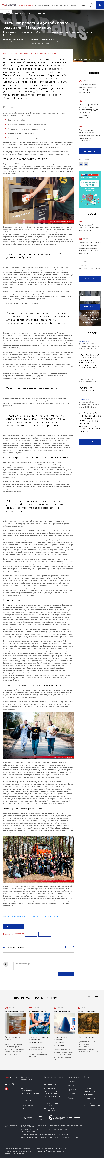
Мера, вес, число (86, 1037)
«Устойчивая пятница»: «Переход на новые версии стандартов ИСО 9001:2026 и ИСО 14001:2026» (90, 248)
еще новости (89, 151)
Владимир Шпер (84, 341)
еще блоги (89, 441)
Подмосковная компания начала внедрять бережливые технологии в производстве (89, 135)
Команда (86, 1085)
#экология (34, 53)
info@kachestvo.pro (31, 1131)
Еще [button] (83, 5)
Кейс (22, 1109)
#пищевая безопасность (20, 53)
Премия (72, 1090)
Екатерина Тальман (16, 39)
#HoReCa (6, 53)
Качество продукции (42, 5)
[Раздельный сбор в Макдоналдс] (38, 200)
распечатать (82, 59)
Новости (72, 1094)
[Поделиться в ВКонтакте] (68, 947)
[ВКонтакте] (81, 164)
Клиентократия (75, 5)
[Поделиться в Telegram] (72, 947)
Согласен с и (91, 317)
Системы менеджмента (29, 1085)
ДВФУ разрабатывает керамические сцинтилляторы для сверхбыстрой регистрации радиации (89, 111)
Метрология (64, 5)
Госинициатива (27, 1105)
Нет (44, 934)
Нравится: (15, 926)
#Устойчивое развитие (48, 53)
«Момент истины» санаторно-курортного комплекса (62, 1041)
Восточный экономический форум (89, 266)
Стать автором (89, 1091)
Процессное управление (30, 1093)
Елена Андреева (84, 376)
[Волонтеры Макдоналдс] (38, 859)
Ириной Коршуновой (49, 39)
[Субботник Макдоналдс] (38, 735)
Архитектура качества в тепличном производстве (39, 1040)
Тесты (71, 1098)
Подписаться (90, 307)
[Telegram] (86, 164)
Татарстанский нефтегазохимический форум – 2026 (89, 228)
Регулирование (50, 1085)
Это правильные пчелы (13, 1038)
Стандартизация (50, 1088)
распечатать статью (15, 947)
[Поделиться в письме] (64, 947)
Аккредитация (49, 1100)
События (72, 1081)
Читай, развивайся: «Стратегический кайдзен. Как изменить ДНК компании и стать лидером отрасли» (89, 361)
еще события (89, 278)
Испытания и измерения (53, 1096)
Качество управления (26, 5)
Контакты (87, 1088)
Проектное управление (29, 1097)
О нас (86, 1077)
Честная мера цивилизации (86, 389)
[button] (96, 998)
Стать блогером (89, 1095)
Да (31, 934)
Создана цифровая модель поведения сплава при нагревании (88, 88)
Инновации (54, 5)
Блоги (71, 1085)
